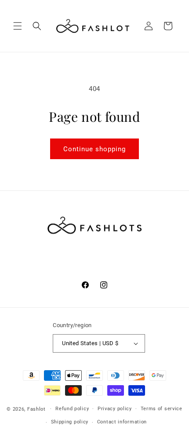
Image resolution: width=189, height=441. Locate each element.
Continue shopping (94, 149)
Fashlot (36, 409)
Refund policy (72, 409)
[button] (17, 26)
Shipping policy (70, 422)
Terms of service (161, 409)
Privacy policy (115, 409)
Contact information (122, 422)
